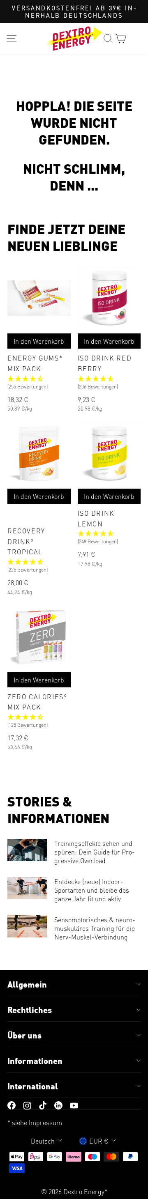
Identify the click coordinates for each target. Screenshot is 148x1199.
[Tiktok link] (43, 1104)
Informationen (34, 1060)
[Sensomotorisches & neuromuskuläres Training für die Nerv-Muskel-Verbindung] (27, 926)
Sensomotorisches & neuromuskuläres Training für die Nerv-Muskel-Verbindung (94, 928)
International (32, 1086)
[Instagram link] (27, 1104)
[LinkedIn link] (58, 1104)
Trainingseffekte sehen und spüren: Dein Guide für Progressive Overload (94, 852)
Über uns (24, 1035)
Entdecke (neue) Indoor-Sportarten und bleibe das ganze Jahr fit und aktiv (91, 890)
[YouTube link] (74, 1104)
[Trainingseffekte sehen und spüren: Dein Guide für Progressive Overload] (27, 850)
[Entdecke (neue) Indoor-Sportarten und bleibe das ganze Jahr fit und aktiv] (27, 888)
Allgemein (27, 984)
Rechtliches (29, 1009)
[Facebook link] (11, 1104)
